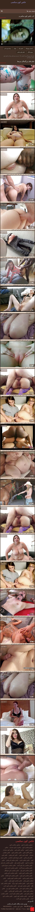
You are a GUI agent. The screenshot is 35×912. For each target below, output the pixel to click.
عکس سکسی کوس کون (15, 880)
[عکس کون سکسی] (32, 909)
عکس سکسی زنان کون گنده (24, 865)
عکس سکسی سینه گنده (25, 868)
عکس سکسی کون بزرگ (18, 883)
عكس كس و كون (23, 855)
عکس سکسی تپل (19, 863)
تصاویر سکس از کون (26, 845)
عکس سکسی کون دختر (26, 888)
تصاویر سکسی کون (15, 845)
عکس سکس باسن (25, 860)
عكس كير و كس (28, 857)
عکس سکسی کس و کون (25, 873)
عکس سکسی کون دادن (10, 886)
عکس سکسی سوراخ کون (9, 865)
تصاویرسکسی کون (27, 847)
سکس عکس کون (19, 850)
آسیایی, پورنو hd (29, 48)
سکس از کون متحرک (15, 847)
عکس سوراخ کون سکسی (15, 857)
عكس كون (4, 855)
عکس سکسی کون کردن (16, 893)
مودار (15, 48)
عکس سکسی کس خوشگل (12, 870)
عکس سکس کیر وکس (12, 860)
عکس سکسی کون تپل (24, 886)
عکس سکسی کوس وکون (14, 878)
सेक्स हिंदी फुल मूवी (28, 906)
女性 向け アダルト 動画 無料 (24, 909)
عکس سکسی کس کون (26, 875)
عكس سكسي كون (17, 852)
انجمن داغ (21, 48)
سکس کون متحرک (8, 850)
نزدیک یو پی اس (7, 48)
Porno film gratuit (8, 909)
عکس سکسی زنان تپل (7, 863)
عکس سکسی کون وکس (15, 891)
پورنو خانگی (30, 52)
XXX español (7, 906)
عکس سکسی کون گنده (22, 898)
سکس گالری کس (27, 852)
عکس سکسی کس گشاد (12, 875)
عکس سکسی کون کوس (20, 896)
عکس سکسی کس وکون (11, 873)
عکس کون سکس (21, 52)
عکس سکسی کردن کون (11, 868)
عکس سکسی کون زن (12, 888)
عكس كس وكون (13, 855)
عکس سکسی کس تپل (26, 870)
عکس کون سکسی (18, 906)
